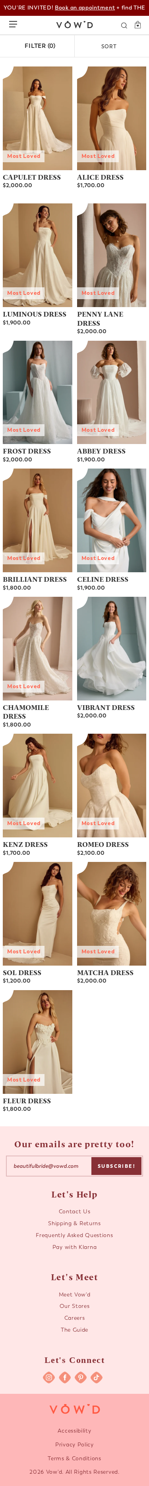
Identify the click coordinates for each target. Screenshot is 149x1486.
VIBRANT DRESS (106, 707)
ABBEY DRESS (101, 450)
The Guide (74, 1330)
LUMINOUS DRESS (34, 313)
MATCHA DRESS (105, 972)
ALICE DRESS (100, 177)
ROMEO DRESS (103, 844)
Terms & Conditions (74, 1458)
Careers (74, 1318)
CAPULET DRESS (32, 177)
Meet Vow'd (75, 1294)
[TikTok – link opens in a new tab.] (97, 1378)
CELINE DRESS (102, 579)
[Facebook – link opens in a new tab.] (65, 1378)
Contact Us (75, 1211)
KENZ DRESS (25, 844)
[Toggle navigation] (15, 22)
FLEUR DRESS (27, 1100)
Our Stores (75, 1306)
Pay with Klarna (74, 1247)
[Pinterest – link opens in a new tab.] (81, 1378)
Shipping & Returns (74, 1223)
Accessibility (74, 1430)
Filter (40, 45)
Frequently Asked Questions (74, 1235)
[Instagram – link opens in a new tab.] (49, 1378)
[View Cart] (135, 24)
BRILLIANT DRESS (35, 579)
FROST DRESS (27, 450)
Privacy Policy (74, 1444)
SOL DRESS (22, 972)
